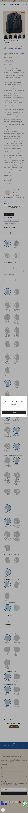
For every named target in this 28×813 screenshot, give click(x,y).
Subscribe (14, 412)
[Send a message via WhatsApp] (25, 804)
